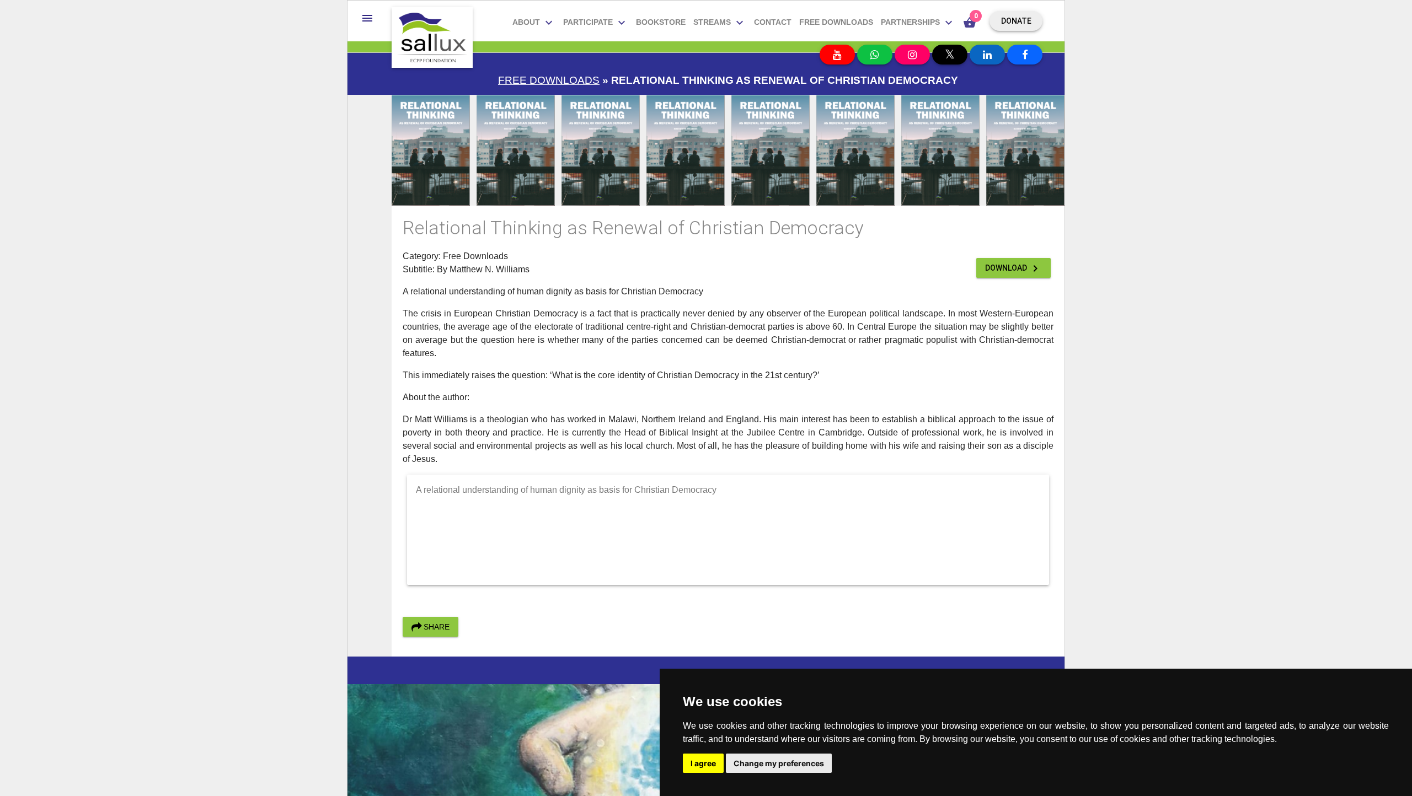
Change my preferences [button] (779, 763)
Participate (595, 22)
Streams (719, 22)
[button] (367, 18)
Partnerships (918, 22)
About (533, 22)
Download (1013, 268)
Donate (1016, 21)
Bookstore (661, 22)
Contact (772, 22)
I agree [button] (703, 763)
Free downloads (836, 22)
